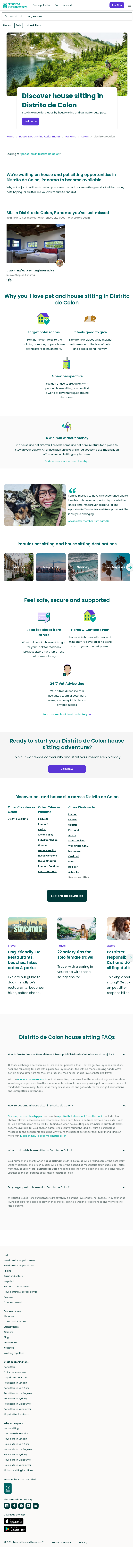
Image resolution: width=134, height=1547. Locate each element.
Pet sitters (9, 1367)
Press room (10, 1342)
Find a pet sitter (42, 5)
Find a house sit (63, 5)
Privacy (83, 1542)
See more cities (78, 877)
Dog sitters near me (15, 1377)
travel (12, 946)
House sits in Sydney (15, 1454)
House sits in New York (16, 1444)
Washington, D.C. (78, 845)
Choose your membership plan (25, 1116)
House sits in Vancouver (17, 1465)
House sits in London (15, 1438)
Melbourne (74, 851)
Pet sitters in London (15, 1382)
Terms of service (61, 1542)
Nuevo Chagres (47, 861)
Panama (70, 136)
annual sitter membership (32, 1079)
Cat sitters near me (15, 1372)
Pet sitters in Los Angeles (18, 1393)
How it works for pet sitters (19, 1265)
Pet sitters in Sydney (15, 1398)
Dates (7, 25)
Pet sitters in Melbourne (17, 1403)
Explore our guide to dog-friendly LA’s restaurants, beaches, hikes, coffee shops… (26, 985)
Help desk (9, 1281)
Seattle (72, 824)
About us (9, 1316)
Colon (85, 136)
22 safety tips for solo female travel (75, 954)
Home (10, 136)
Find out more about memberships (67, 461)
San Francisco (76, 840)
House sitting (11, 1428)
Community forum (15, 1321)
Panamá (43, 824)
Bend (71, 861)
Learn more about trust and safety (65, 714)
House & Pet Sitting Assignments (39, 136)
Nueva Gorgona (47, 855)
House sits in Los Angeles (18, 1449)
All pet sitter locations (16, 1414)
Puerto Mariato (47, 871)
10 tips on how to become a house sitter (43, 1135)
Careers (8, 1332)
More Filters (33, 25)
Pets (18, 25)
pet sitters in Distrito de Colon (40, 154)
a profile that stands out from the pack (79, 1116)
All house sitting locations (18, 1470)
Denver (72, 819)
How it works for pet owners (19, 1260)
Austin (72, 835)
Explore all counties (67, 895)
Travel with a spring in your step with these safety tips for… (75, 971)
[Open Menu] (129, 5)
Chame (42, 845)
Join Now (116, 5)
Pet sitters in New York (16, 1388)
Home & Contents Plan (17, 1286)
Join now (31, 121)
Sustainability (11, 1326)
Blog (6, 1337)
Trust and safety (13, 1276)
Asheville (73, 872)
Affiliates (9, 1347)
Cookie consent (13, 1302)
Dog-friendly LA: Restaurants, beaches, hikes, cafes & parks (24, 959)
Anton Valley (45, 834)
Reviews (8, 1297)
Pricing (7, 1270)
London (72, 814)
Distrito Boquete (18, 819)
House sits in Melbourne (17, 1459)
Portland (73, 830)
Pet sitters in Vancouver (17, 1409)
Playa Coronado (48, 840)
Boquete (43, 819)
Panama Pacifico (48, 866)
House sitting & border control (21, 1291)
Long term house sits (16, 1433)
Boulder (73, 866)
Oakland (73, 856)
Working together (14, 1353)
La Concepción (47, 850)
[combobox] (67, 16)
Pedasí (42, 829)
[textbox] (67, 16)
